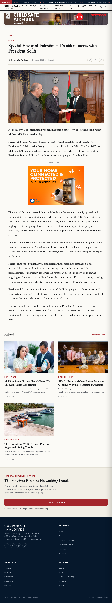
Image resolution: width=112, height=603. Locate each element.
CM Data (71, 7)
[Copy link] (101, 60)
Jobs (61, 572)
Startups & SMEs (59, 7)
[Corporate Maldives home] (12, 7)
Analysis (33, 6)
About (61, 586)
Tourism (7, 568)
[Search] (106, 7)
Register (62, 581)
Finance (7, 572)
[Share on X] (89, 60)
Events (62, 568)
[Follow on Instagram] (18, 545)
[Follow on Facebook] (6, 545)
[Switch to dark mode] (101, 7)
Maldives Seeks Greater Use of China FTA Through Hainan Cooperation (27, 383)
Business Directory (66, 577)
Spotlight (81, 6)
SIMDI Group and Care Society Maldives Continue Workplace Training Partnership (81, 383)
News (24, 6)
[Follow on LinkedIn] (24, 545)
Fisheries (8, 586)
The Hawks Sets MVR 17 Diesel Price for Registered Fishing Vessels (27, 445)
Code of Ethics (102, 597)
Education (8, 577)
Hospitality (8, 581)
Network (92, 6)
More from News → (99, 335)
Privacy (91, 597)
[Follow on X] (12, 545)
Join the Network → (56, 502)
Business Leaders (44, 7)
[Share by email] (95, 60)
